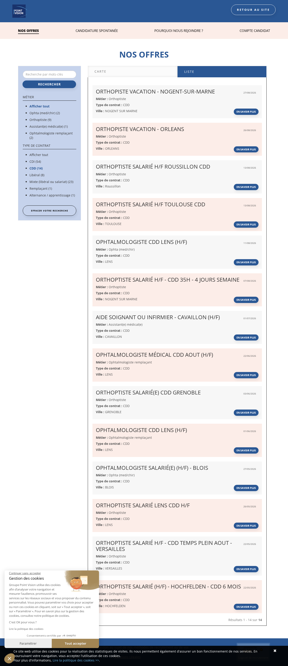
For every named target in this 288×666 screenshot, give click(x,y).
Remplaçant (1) (40, 188)
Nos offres (28, 30)
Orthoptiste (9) (40, 120)
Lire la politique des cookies (26, 629)
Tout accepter (75, 643)
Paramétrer (28, 643)
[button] (9, 658)
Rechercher (49, 84)
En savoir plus (246, 111)
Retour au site (253, 10)
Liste (189, 71)
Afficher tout (39, 106)
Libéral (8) (36, 175)
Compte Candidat (255, 30)
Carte (100, 71)
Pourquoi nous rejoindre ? (178, 30)
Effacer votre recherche (49, 210)
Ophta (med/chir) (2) (44, 113)
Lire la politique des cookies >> (76, 660)
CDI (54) (35, 161)
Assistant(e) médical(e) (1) (48, 126)
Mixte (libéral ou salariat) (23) (51, 182)
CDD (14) (36, 168)
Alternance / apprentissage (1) (52, 195)
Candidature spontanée (97, 30)
